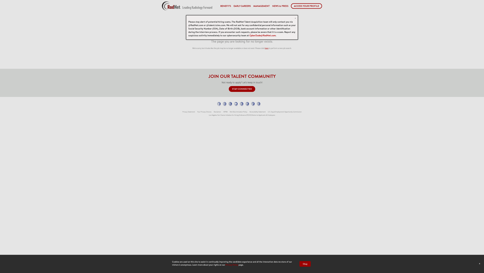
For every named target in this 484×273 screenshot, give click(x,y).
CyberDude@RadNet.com (262, 35)
